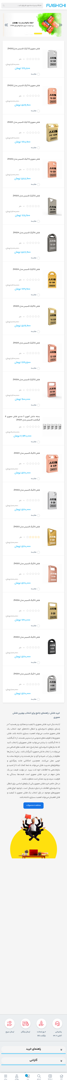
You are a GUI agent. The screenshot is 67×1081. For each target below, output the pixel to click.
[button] (38, 33)
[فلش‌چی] (56, 5)
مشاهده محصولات (33, 805)
